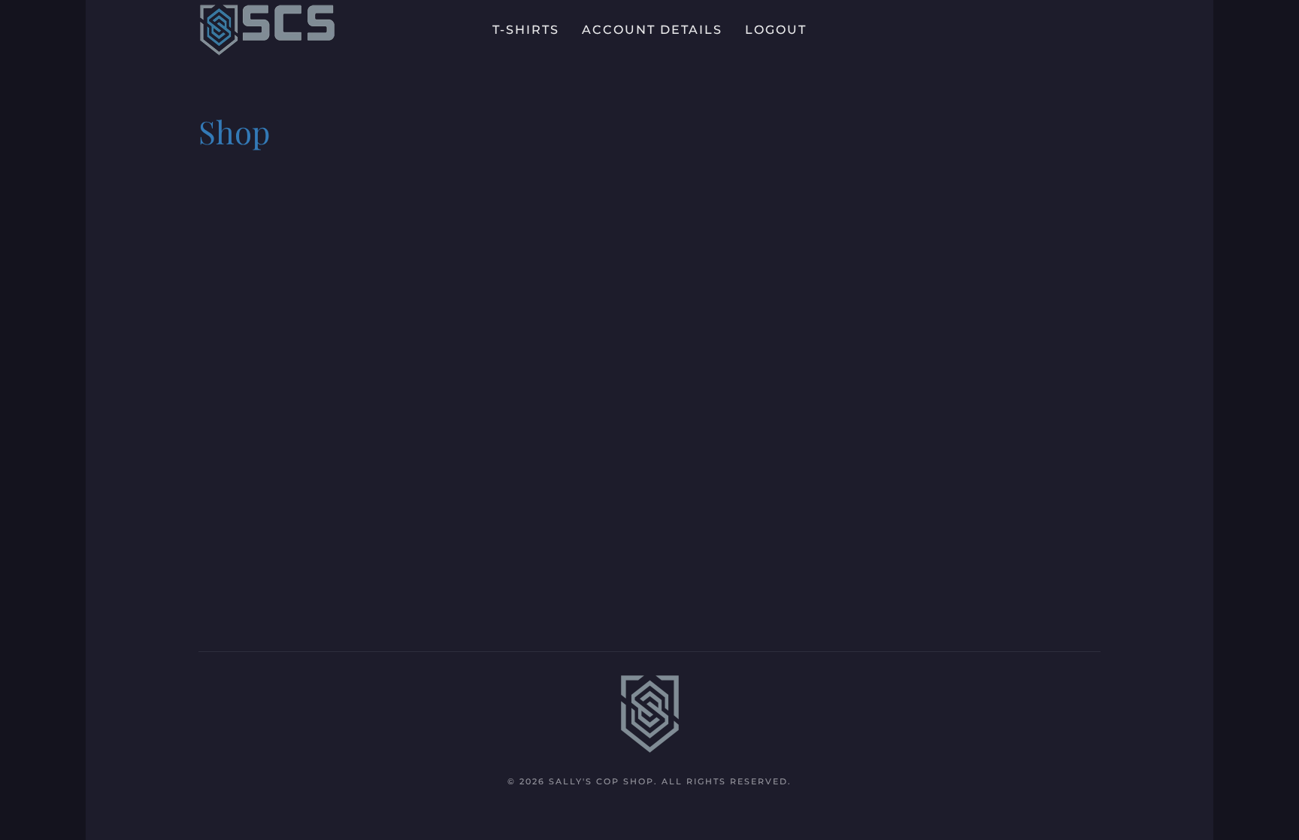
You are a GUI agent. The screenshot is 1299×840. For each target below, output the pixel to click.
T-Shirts (525, 30)
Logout (776, 30)
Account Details (652, 30)
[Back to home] (267, 30)
